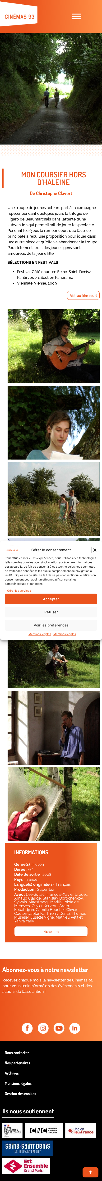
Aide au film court (83, 295)
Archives (12, 1073)
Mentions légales (39, 634)
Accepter (51, 599)
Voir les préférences (51, 625)
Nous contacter (17, 1052)
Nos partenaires (17, 1062)
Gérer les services (19, 590)
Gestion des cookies (20, 1093)
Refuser (51, 612)
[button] (95, 550)
